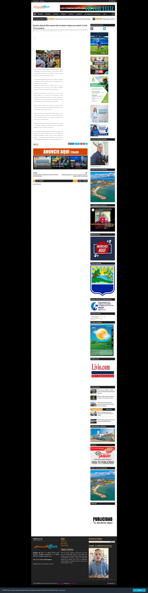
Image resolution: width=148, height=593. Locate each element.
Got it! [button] (139, 590)
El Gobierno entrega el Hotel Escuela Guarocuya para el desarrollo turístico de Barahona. (54, 19)
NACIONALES (56, 14)
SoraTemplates (61, 583)
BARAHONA (40, 14)
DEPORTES (71, 14)
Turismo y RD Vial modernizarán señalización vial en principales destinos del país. (78, 164)
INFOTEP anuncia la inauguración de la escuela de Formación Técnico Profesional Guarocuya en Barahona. (105, 404)
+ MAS (104, 14)
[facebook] (110, 1)
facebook (85, 181)
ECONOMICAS (79, 14)
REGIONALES (48, 14)
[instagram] (112, 1)
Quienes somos (64, 542)
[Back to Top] (114, 583)
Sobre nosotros (64, 544)
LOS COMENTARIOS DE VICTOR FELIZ (92, 14)
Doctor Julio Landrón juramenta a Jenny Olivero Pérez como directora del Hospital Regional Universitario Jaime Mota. (42, 164)
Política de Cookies (65, 545)
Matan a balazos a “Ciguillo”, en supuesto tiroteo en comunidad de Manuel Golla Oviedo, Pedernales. (106, 391)
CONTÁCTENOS (42, 1)
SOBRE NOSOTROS (35, 1)
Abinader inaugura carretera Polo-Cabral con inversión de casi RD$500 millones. (100, 19)
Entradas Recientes (96, 409)
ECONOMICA (80, 18)
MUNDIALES (63, 14)
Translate (100, 319)
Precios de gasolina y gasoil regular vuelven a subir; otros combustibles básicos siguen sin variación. (59, 164)
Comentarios (109, 409)
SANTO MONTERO (73, 583)
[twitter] (114, 1)
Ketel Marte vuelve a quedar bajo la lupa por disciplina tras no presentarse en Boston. (105, 397)
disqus (80, 181)
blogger (75, 181)
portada (60, 31)
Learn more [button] (62, 590)
